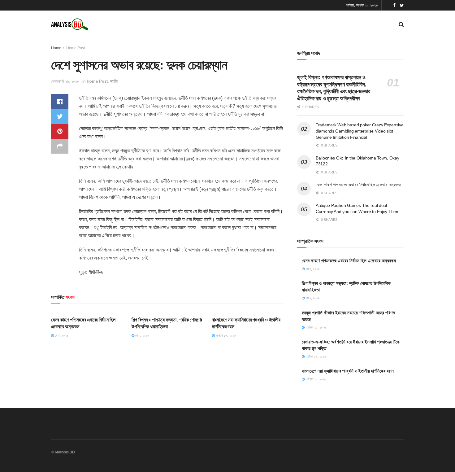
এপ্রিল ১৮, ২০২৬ (225, 335)
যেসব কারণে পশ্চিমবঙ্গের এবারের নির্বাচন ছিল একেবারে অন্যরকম (358, 184)
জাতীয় (114, 81)
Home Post (75, 48)
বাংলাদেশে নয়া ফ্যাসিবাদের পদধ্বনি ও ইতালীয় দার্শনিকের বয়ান (348, 371)
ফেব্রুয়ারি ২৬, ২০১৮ (65, 81)
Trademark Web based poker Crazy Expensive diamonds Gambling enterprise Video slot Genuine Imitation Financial (360, 130)
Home (56, 48)
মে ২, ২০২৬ (141, 335)
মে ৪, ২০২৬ (61, 335)
